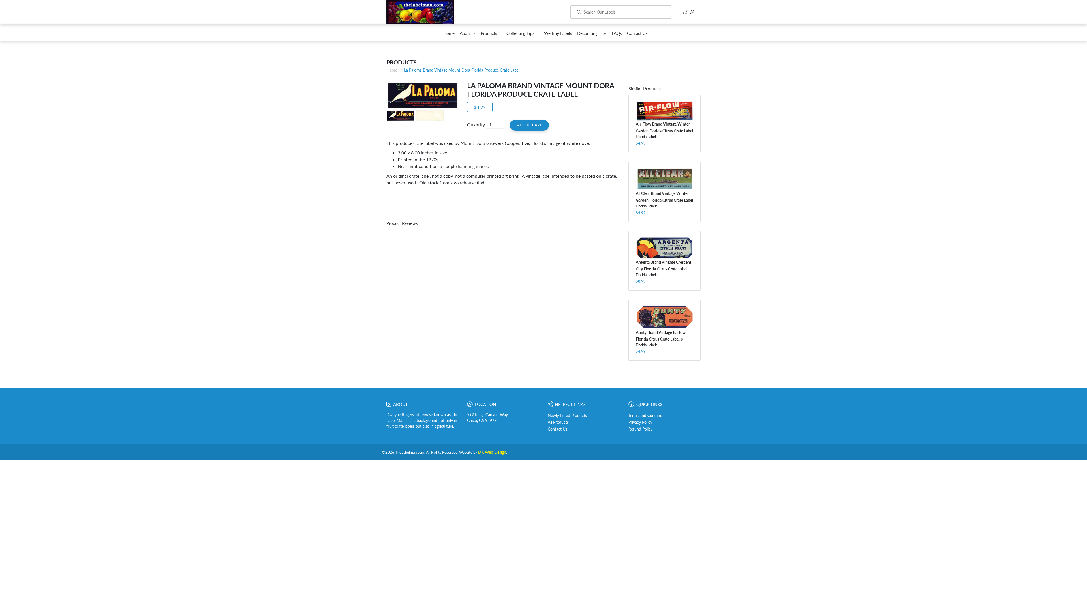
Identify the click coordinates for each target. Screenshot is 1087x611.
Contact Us (557, 429)
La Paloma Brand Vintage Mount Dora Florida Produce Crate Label (461, 70)
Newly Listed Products (567, 415)
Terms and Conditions (647, 415)
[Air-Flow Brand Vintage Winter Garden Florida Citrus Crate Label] (664, 111)
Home (391, 70)
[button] (467, 35)
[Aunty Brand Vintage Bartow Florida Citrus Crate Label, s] (664, 317)
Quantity (476, 124)
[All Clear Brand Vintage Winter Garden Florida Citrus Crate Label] (664, 178)
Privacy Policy (640, 422)
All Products (558, 422)
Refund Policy (640, 429)
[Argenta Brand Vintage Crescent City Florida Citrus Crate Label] (664, 248)
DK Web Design (492, 452)
